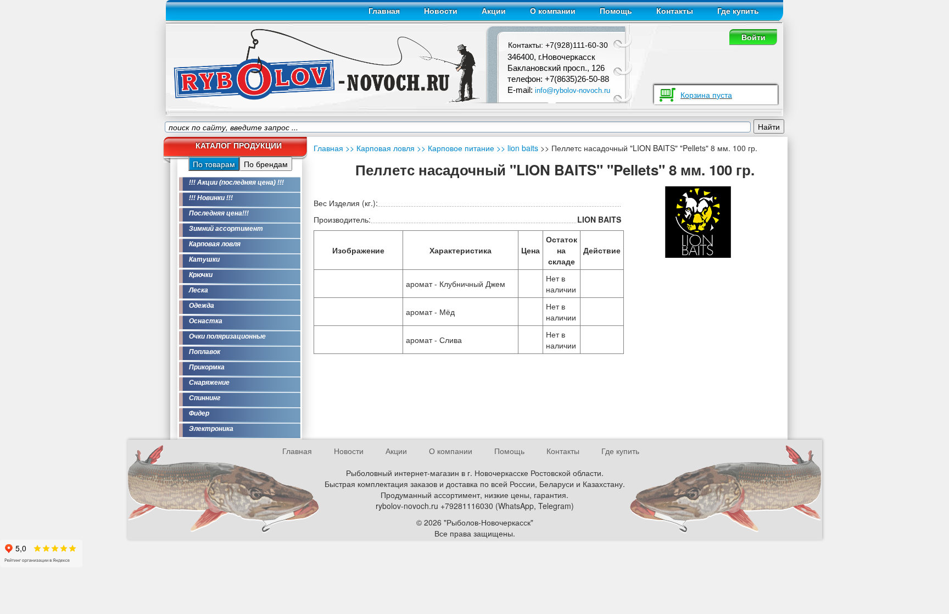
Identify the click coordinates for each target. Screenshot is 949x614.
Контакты (674, 11)
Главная (384, 11)
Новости (440, 11)
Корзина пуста (706, 94)
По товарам (214, 163)
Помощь (616, 11)
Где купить (738, 11)
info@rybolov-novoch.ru (572, 90)
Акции (494, 11)
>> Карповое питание (454, 147)
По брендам (266, 163)
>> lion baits (516, 147)
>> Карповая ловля (380, 147)
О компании (553, 11)
